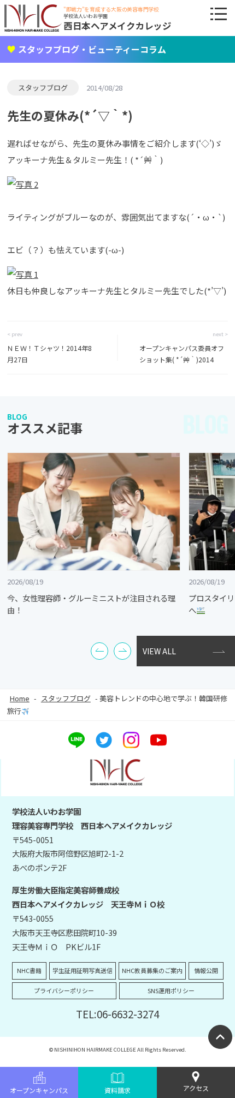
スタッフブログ (43, 87)
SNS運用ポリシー (171, 990)
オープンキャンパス (39, 1090)
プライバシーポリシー (64, 990)
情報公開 (206, 970)
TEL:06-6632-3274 (117, 1013)
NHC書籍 (29, 970)
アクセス (196, 1088)
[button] (99, 651)
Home (20, 698)
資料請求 (117, 1090)
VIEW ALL (159, 651)
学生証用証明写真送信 (82, 970)
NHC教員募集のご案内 (152, 970)
